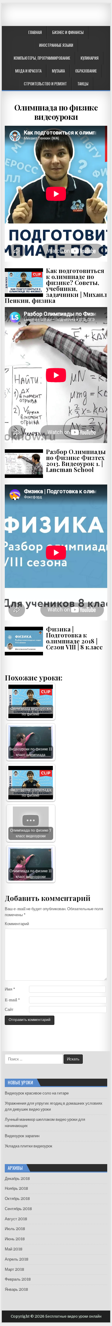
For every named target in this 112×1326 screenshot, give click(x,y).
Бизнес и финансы (68, 32)
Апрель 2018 (16, 1259)
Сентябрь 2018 (18, 1209)
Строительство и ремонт (45, 84)
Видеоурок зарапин (22, 1136)
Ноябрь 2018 (16, 1188)
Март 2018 (14, 1269)
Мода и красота (28, 71)
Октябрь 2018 (17, 1198)
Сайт (9, 1009)
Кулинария (90, 58)
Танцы (82, 84)
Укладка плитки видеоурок (28, 1146)
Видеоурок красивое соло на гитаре (37, 1093)
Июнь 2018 (15, 1239)
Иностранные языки (56, 45)
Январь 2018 (16, 1289)
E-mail (12, 1000)
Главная (35, 32)
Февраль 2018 (18, 1279)
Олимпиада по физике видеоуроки (56, 112)
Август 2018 (16, 1219)
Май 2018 (13, 1249)
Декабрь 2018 (17, 1178)
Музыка (58, 71)
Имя (10, 989)
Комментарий (17, 924)
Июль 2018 (15, 1229)
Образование (86, 71)
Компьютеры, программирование (42, 58)
